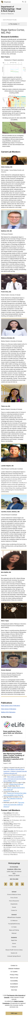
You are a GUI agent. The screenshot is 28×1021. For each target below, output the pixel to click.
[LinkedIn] (22, 886)
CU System (14, 971)
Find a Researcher (14, 900)
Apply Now (14, 940)
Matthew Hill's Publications (8, 712)
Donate (14, 907)
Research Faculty (12, 19)
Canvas (14, 946)
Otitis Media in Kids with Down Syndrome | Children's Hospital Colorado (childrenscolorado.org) (15, 771)
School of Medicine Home (14, 894)
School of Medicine (7, 14)
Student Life (14, 953)
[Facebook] (5, 886)
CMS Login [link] (14, 1013)
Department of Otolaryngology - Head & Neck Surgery (11, 9)
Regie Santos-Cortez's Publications (10, 705)
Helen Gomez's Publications (8, 709)
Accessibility (14, 981)
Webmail (14, 933)
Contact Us (14, 910)
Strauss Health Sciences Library (14, 950)
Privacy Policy (14, 974)
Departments (14, 904)
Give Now (14, 990)
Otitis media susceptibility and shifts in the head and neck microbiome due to (15, 779)
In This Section (13, 24)
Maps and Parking (14, 930)
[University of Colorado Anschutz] (6, 2)
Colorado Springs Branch (14, 956)
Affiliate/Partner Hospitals (14, 917)
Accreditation (14, 984)
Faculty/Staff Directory (14, 923)
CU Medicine (14, 920)
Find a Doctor (14, 897)
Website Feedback (14, 968)
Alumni (14, 943)
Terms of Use (14, 978)
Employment (14, 987)
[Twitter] (11, 886)
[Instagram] (16, 886)
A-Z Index (14, 927)
